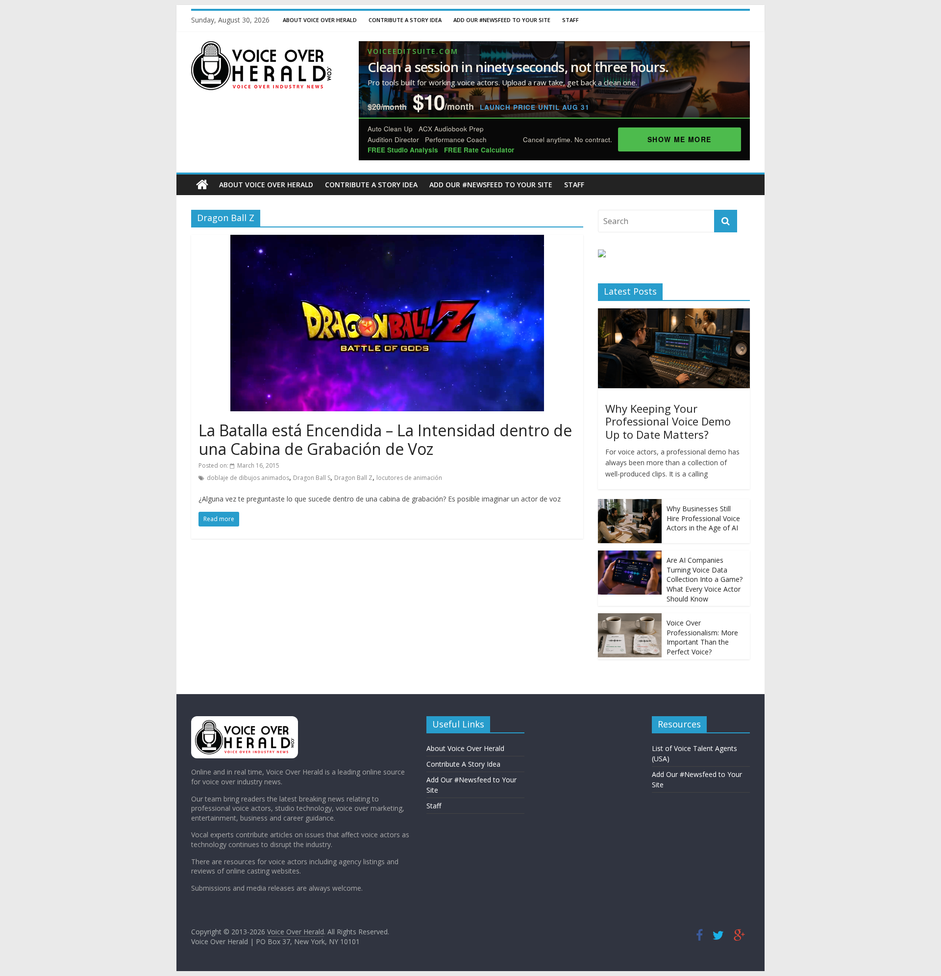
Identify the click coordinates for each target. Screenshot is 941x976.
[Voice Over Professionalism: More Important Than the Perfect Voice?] (630, 618)
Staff (570, 20)
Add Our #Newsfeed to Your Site (501, 20)
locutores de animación (409, 478)
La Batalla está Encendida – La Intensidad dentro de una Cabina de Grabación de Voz (385, 439)
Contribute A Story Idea (405, 20)
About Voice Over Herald (320, 20)
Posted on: (238, 465)
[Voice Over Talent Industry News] (261, 47)
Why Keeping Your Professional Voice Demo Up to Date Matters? (668, 421)
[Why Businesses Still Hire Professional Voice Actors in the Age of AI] (630, 504)
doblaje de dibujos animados (248, 478)
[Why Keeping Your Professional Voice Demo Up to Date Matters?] (674, 313)
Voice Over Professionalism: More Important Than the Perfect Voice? (702, 637)
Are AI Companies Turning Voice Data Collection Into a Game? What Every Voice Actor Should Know (705, 579)
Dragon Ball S (311, 478)
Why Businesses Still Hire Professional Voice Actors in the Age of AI (703, 518)
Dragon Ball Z (353, 478)
